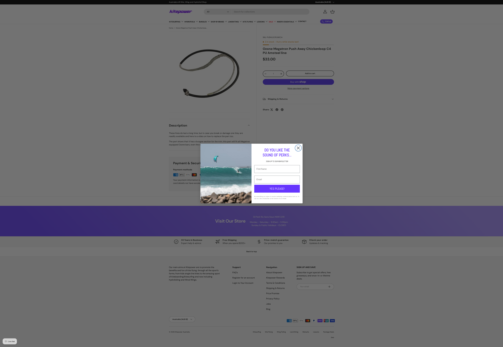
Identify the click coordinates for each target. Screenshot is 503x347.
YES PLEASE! (277, 189)
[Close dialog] (298, 148)
